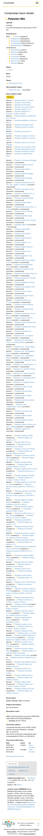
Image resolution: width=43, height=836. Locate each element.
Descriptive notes (12, 711)
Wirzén (23, 169)
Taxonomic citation (13, 724)
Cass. (15, 90)
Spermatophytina (17, 45)
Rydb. (24, 198)
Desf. (23, 682)
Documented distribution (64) (19, 767)
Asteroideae (15, 59)
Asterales (14, 54)
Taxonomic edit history (14, 740)
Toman (25, 327)
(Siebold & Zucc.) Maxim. (19, 552)
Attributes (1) (23, 771)
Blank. (23, 202)
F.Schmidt (25, 278)
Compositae (8, 3)
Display (9, 97)
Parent (8, 80)
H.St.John (24, 688)
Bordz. (23, 105)
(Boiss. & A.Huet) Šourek (21, 593)
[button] (6, 18)
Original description (13, 704)
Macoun (23, 238)
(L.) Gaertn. (24, 100)
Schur (24, 189)
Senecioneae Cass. (15, 83)
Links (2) (12, 774)
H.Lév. (23, 569)
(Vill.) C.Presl (26, 469)
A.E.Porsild (25, 449)
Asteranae (14, 52)
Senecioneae (15, 61)
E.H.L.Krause (25, 220)
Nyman (25, 400)
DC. (24, 411)
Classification (11, 34)
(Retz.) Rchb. (25, 147)
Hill (21, 225)
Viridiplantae (15, 39)
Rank (8, 74)
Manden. (25, 475)
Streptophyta (15, 41)
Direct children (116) (13, 94)
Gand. (24, 631)
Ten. (23, 331)
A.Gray (22, 442)
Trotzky (23, 291)
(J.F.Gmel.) (25, 136)
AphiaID (9, 23)
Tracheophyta (15, 43)
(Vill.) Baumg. (25, 582)
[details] (19, 785)
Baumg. (23, 178)
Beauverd (25, 322)
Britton (23, 520)
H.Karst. (24, 296)
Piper (23, 391)
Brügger (25, 160)
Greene (23, 415)
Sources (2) (13, 764)
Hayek (23, 216)
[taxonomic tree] (11, 756)
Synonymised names (14, 87)
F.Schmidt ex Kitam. (20, 486)
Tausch (25, 282)
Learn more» (38, 824)
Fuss (23, 256)
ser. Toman (25, 360)
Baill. (22, 229)
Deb (24, 125)
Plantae (17, 36)
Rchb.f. (23, 395)
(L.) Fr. (23, 109)
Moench (24, 597)
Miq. (22, 655)
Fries (23, 251)
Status (8, 67)
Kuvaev (24, 165)
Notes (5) (12, 771)
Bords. (23, 233)
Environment (11, 698)
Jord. (23, 624)
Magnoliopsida (16, 50)
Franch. (25, 151)
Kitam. (23, 102)
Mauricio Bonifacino (29, 834)
